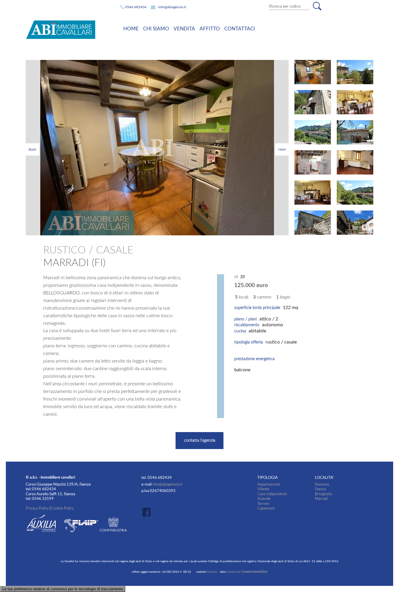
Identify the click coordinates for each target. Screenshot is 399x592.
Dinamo (212, 571)
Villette (263, 489)
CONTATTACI (239, 28)
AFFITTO (210, 28)
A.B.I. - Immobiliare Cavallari (69, 30)
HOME (131, 28)
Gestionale (247, 571)
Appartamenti (268, 484)
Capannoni (266, 508)
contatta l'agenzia (199, 440)
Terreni (263, 504)
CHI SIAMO (156, 28)
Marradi (321, 499)
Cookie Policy (62, 508)
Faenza (320, 489)
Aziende (264, 499)
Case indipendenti (272, 494)
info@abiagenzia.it (172, 7)
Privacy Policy (37, 508)
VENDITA (184, 28)
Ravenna (322, 484)
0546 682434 (135, 7)
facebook (148, 512)
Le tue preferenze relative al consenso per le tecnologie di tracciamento (62, 589)
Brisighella (323, 494)
